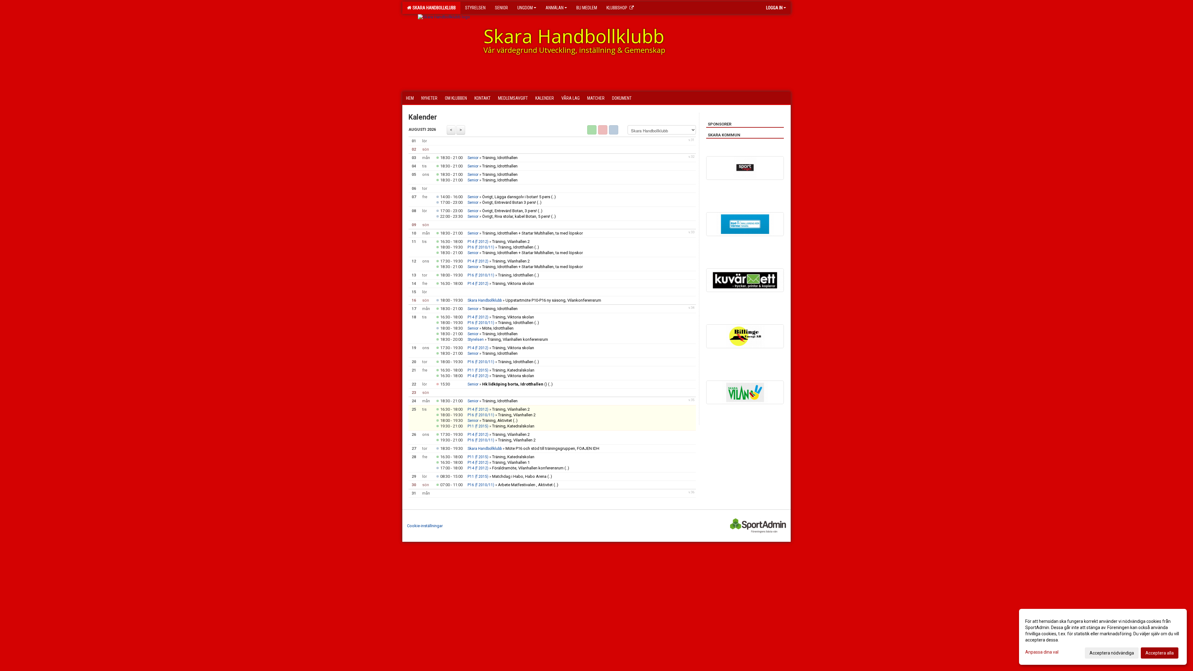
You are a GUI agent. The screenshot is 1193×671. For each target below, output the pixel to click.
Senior (473, 158)
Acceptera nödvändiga (1112, 652)
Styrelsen (476, 339)
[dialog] (1103, 637)
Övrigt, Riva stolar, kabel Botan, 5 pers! (516, 216)
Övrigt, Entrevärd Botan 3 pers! (509, 202)
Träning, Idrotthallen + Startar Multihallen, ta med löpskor (532, 233)
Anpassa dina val (1041, 652)
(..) (553, 196)
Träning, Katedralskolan (513, 370)
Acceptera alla (1159, 652)
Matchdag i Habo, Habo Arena (519, 476)
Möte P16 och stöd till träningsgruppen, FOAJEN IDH (552, 448)
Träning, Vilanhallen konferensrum (517, 339)
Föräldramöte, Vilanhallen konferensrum (528, 468)
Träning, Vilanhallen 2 (511, 241)
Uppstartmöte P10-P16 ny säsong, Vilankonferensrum (553, 300)
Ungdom (525, 7)
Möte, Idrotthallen (498, 328)
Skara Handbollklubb (433, 7)
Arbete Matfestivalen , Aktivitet (525, 484)
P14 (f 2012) (478, 242)
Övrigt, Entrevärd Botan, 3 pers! (509, 210)
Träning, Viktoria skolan (513, 283)
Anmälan (555, 7)
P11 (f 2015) (478, 370)
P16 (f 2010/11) (481, 247)
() (514, 384)
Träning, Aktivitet (497, 420)
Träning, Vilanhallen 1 (511, 462)
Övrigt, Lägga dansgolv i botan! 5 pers (516, 196)
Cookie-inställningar (425, 525)
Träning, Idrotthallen (500, 157)
